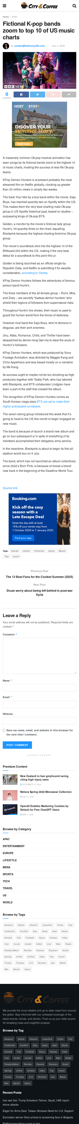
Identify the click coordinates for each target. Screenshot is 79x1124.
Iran (7, 943)
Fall (19, 937)
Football (30, 937)
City (70, 924)
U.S (31, 962)
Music (62, 550)
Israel (17, 943)
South (65, 950)
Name (7, 680)
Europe (8, 853)
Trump (8, 962)
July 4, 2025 (58, 45)
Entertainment (14, 846)
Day (35, 931)
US (4, 895)
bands (15, 550)
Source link (10, 488)
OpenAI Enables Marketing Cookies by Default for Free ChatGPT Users (44, 807)
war (53, 962)
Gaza (42, 937)
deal (54, 931)
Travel (8, 888)
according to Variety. (35, 273)
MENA (6, 867)
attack (21, 924)
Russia (40, 950)
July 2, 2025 (28, 796)
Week (63, 962)
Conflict (24, 931)
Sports (8, 874)
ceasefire (47, 924)
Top (7, 556)
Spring (8, 956)
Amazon (9, 924)
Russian (53, 950)
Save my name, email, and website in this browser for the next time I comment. (39, 732)
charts (26, 550)
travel (62, 956)
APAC (15, 16)
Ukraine (42, 962)
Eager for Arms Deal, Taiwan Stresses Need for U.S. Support (38, 1111)
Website (8, 714)
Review (28, 950)
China (60, 924)
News (68, 943)
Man (58, 943)
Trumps (20, 962)
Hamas (53, 937)
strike (19, 956)
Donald (8, 937)
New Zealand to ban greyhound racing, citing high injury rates (44, 777)
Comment (10, 634)
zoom (16, 556)
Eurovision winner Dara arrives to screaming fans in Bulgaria (38, 1117)
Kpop (52, 550)
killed (39, 943)
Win (6, 969)
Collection (10, 931)
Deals (65, 931)
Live (49, 943)
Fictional (39, 550)
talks (42, 956)
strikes (31, 956)
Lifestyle (10, 860)
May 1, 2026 (27, 814)
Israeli (28, 943)
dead (44, 931)
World (7, 902)
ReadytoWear (12, 950)
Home (6, 16)
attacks (33, 924)
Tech (6, 881)
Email (7, 697)
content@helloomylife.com (29, 45)
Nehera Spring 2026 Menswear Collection (46, 792)
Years (27, 969)
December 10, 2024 (31, 784)
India (64, 937)
